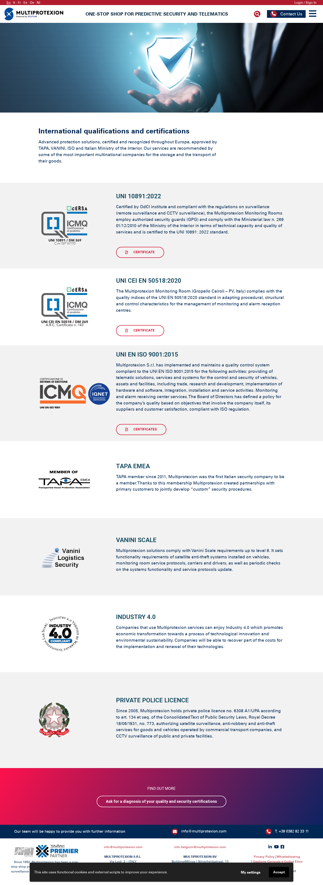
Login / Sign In (305, 2)
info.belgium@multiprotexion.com (200, 847)
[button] (140, 252)
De (32, 2)
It (14, 2)
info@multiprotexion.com (204, 831)
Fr (19, 2)
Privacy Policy (264, 857)
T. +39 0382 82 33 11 (292, 831)
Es (25, 2)
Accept (279, 872)
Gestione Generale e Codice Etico (278, 861)
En (9, 2)
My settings (250, 872)
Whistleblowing (288, 857)
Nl (38, 2)
